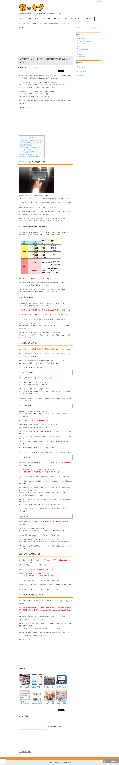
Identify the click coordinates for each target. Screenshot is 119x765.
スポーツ (22, 18)
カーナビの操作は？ (28, 149)
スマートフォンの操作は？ (29, 147)
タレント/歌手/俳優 (83, 49)
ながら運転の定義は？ (26, 144)
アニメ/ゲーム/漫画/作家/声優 (85, 41)
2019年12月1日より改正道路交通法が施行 (31, 140)
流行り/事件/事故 (31, 67)
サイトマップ (98, 1)
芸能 (30, 18)
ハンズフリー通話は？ (28, 151)
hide (33, 137)
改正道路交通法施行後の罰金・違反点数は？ (32, 142)
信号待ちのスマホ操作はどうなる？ (29, 154)
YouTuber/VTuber (83, 38)
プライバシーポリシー (76, 18)
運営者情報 (81, 75)
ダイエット (81, 46)
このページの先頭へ (111, 761)
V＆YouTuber (57, 18)
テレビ (36, 18)
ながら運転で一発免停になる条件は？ (30, 156)
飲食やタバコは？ (27, 152)
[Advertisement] (45, 41)
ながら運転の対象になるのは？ (28, 146)
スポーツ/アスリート (83, 43)
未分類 (80, 54)
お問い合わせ (89, 18)
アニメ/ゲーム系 (46, 18)
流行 (66, 18)
